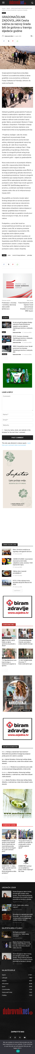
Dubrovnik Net (9, 36)
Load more (17, 590)
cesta (9, 255)
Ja (2, 759)
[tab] (13, 105)
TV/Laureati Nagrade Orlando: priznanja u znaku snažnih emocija (25, 642)
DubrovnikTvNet (7, 638)
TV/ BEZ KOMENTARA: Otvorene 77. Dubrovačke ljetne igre (25, 662)
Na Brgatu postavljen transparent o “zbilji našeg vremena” (21, 934)
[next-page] (6, 358)
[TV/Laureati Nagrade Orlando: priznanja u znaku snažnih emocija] (25, 634)
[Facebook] (4, 41)
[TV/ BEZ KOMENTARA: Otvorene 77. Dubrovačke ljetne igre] (25, 654)
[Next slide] (30, 98)
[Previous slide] (4, 98)
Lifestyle (5, 354)
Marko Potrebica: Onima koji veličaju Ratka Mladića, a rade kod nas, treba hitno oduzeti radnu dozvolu (17, 761)
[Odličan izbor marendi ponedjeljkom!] (6, 573)
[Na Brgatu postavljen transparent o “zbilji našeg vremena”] (6, 934)
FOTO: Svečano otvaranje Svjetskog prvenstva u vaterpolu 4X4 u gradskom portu (22, 338)
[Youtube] (25, 1037)
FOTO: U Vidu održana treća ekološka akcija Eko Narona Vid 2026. (22, 582)
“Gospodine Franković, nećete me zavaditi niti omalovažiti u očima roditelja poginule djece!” (25, 844)
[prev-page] (3, 358)
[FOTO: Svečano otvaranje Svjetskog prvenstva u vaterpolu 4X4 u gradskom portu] (6, 338)
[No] (33, 1047)
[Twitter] (8, 41)
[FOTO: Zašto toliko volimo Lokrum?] (6, 907)
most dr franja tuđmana (18, 255)
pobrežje (29, 255)
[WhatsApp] (17, 41)
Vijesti (8, 8)
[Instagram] (15, 1037)
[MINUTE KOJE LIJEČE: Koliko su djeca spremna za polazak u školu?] (9, 634)
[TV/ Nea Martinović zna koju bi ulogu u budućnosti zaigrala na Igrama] (9, 654)
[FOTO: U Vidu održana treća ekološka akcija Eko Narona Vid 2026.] (6, 583)
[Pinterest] (13, 41)
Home (3, 8)
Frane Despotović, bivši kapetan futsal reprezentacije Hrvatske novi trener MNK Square (25, 307)
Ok (18, 1051)
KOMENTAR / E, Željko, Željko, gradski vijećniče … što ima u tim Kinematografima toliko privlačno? (9, 869)
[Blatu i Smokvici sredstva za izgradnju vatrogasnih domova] (6, 552)
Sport (4, 332)
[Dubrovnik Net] (3, 36)
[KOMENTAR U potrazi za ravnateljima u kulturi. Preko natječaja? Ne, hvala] (25, 859)
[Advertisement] (17, 522)
